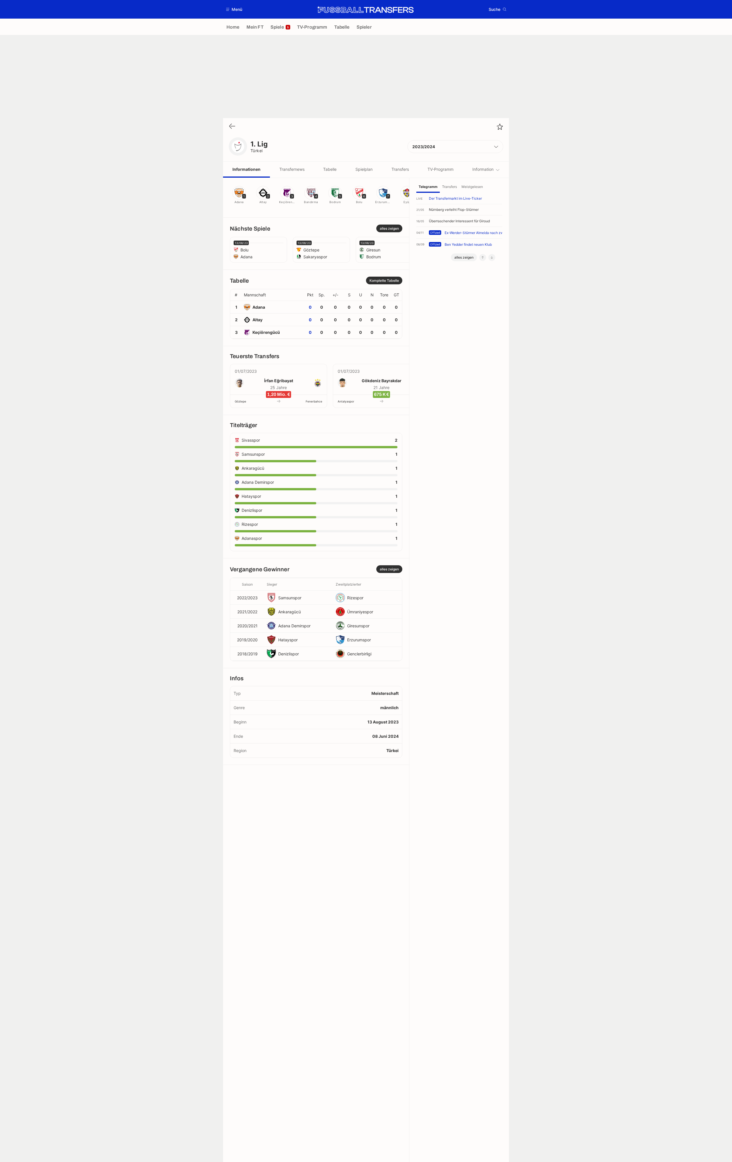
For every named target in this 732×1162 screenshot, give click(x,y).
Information (483, 169)
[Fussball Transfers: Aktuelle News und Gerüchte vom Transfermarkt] (365, 9)
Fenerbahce (314, 401)
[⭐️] (499, 126)
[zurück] (232, 126)
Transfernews (292, 169)
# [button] (236, 295)
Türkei (256, 150)
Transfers (400, 169)
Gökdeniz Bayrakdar (381, 380)
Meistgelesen (472, 187)
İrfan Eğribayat (278, 380)
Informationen (246, 169)
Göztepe (240, 401)
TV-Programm (440, 169)
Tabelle (330, 169)
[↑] (482, 257)
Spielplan (364, 169)
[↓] (491, 257)
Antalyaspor (346, 401)
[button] (234, 9)
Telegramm (428, 187)
